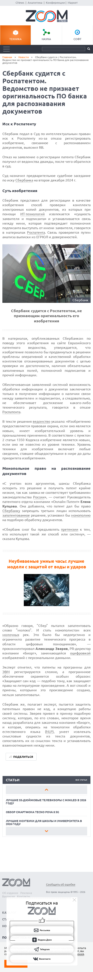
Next (46, 831)
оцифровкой (80, 653)
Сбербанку (11, 511)
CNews (20, 2)
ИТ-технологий (32, 214)
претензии (69, 529)
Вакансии (8, 896)
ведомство (41, 421)
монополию (81, 515)
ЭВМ (6, 672)
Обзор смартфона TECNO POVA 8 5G (32, 812)
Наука (46, 39)
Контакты (23, 896)
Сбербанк (80, 300)
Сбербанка (24, 180)
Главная (7, 57)
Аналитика (35, 2)
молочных (10, 635)
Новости (23, 57)
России (39, 497)
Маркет (73, 2)
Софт (77, 39)
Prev (46, 789)
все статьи (81, 779)
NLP (49, 732)
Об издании (10, 892)
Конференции (55, 2)
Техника (15, 39)
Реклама (26, 892)
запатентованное (16, 515)
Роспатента (36, 232)
